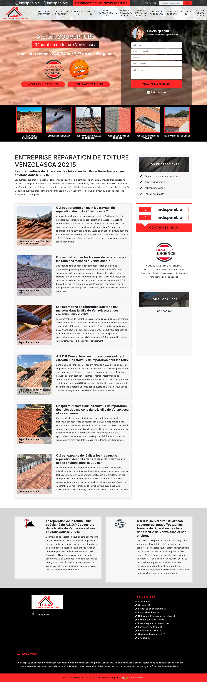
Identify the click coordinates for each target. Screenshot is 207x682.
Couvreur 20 (186, 12)
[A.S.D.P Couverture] (16, 13)
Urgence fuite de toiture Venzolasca (160, 666)
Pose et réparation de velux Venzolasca (153, 662)
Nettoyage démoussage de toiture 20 (124, 12)
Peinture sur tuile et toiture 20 (141, 12)
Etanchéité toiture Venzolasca (107, 666)
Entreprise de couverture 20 (45, 12)
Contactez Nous (89, 84)
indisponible (29, 3)
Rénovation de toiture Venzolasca (73, 662)
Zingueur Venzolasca (123, 662)
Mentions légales (110, 677)
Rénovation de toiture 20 (62, 12)
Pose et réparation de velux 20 (106, 12)
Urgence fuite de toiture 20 (200, 12)
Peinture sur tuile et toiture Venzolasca (74, 666)
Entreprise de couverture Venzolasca (38, 662)
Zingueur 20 (91, 12)
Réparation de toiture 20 (157, 12)
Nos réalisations (43, 84)
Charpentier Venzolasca (101, 662)
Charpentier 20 (77, 12)
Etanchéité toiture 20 (172, 12)
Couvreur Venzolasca (132, 666)
